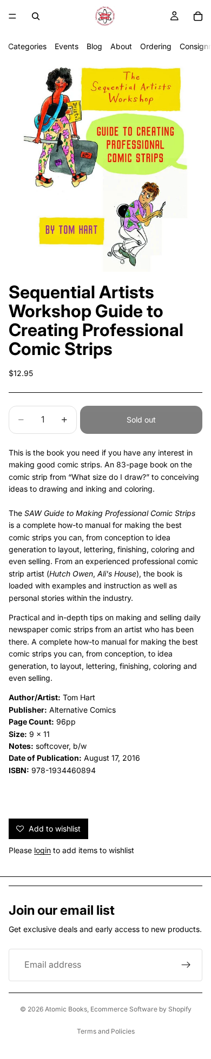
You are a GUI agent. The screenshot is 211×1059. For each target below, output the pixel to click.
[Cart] (198, 16)
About (121, 46)
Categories (27, 46)
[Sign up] (186, 965)
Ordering (156, 46)
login (42, 850)
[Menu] (12, 16)
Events (66, 46)
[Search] (36, 16)
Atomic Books (66, 1009)
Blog (94, 46)
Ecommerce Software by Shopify (141, 1009)
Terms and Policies (106, 1031)
